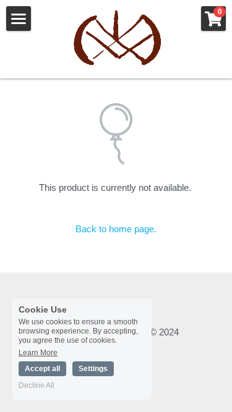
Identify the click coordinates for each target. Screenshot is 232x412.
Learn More (38, 352)
